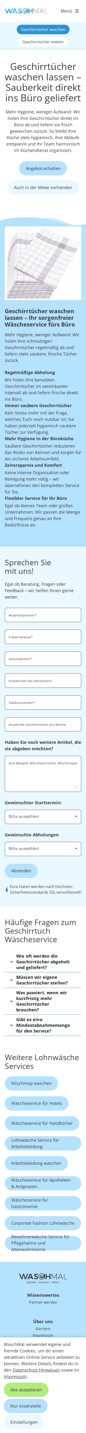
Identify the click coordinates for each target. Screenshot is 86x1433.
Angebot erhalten (43, 168)
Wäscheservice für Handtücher (42, 1123)
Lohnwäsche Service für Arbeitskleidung (35, 1143)
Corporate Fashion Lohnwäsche (43, 1223)
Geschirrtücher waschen (43, 29)
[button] (43, 961)
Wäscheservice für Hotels (36, 1103)
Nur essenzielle (25, 1406)
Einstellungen (24, 1422)
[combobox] (43, 816)
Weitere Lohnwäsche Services (42, 1061)
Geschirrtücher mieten (43, 41)
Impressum (15, 1376)
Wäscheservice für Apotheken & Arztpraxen (41, 1183)
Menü (66, 11)
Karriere (43, 1328)
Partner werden (43, 1302)
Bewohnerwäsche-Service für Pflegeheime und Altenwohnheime (40, 1243)
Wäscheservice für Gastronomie (29, 1203)
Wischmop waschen (31, 1083)
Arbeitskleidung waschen (36, 1163)
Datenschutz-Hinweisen (36, 1370)
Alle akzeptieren (26, 1390)
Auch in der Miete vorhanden (43, 187)
